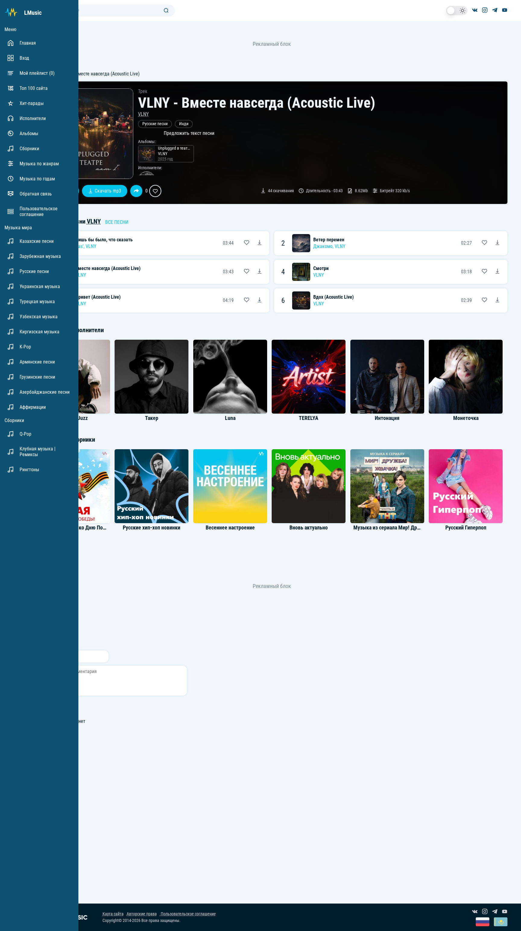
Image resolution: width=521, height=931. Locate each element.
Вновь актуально (308, 528)
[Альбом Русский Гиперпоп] (466, 486)
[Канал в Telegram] (494, 11)
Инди (183, 123)
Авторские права (142, 914)
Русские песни (155, 123)
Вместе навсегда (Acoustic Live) (108, 268)
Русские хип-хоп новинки (151, 528)
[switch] (457, 10)
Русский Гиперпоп (465, 528)
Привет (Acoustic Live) (98, 297)
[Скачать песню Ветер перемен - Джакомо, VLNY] (497, 243)
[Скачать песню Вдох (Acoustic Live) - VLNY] (497, 300)
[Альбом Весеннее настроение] (230, 486)
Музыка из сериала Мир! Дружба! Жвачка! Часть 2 (411, 528)
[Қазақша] (500, 922)
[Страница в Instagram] (485, 11)
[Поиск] (166, 11)
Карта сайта (113, 914)
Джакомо (323, 246)
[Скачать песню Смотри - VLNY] (497, 272)
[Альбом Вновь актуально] (309, 486)
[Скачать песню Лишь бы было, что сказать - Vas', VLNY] (259, 243)
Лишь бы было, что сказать (104, 240)
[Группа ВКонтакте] (475, 11)
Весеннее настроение (230, 528)
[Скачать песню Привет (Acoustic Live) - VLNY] (259, 300)
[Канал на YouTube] (504, 11)
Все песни (116, 222)
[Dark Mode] (457, 10)
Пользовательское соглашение (188, 914)
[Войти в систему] (518, 2)
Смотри (321, 268)
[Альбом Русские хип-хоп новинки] (152, 486)
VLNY (143, 114)
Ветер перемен (328, 240)
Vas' (79, 246)
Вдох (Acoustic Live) (333, 297)
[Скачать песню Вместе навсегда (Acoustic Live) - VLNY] (259, 272)
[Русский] (482, 922)
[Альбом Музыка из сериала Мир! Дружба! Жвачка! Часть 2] (387, 486)
